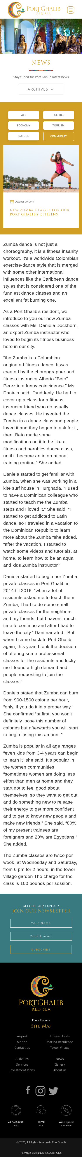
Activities (22, 1059)
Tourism (58, 125)
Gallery (60, 1064)
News (60, 1059)
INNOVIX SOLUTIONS (49, 1153)
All (23, 115)
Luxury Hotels (60, 1036)
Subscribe (41, 949)
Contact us (22, 1047)
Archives (39, 89)
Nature (23, 136)
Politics (58, 115)
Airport (22, 1036)
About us (59, 1070)
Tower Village (60, 1047)
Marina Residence (60, 1042)
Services (22, 1064)
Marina (22, 1042)
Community (58, 136)
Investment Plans (22, 1070)
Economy (23, 125)
